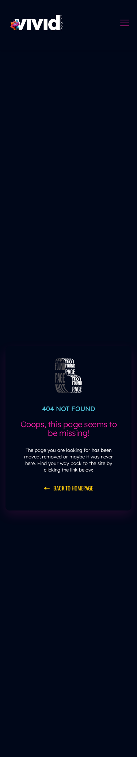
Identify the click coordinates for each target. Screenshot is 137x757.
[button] (124, 22)
